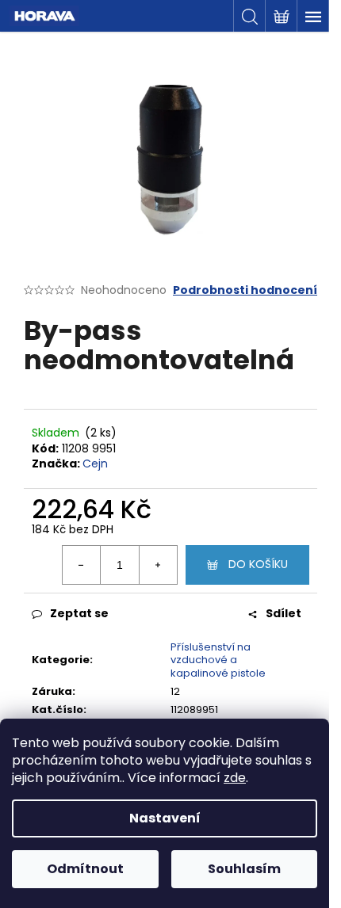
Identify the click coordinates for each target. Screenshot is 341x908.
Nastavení (165, 818)
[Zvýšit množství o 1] (158, 565)
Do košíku (258, 564)
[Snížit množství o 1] (82, 565)
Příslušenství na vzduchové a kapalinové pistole (218, 660)
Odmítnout (85, 869)
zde (235, 778)
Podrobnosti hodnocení (245, 290)
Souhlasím (244, 869)
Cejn (95, 463)
